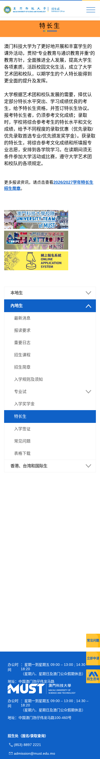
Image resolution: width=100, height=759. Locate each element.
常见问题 (93, 640)
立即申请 (93, 658)
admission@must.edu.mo (34, 753)
